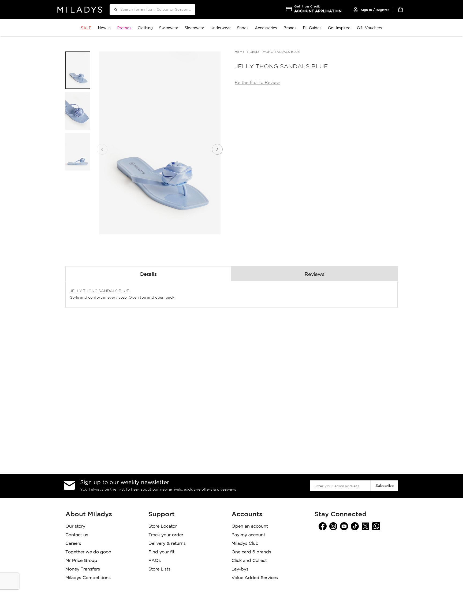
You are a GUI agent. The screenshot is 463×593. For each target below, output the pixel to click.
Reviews (314, 274)
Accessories (266, 28)
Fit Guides (312, 28)
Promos (124, 28)
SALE (86, 28)
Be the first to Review (257, 83)
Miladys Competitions (88, 578)
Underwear (221, 28)
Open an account (250, 526)
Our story (75, 526)
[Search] (114, 9)
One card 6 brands (251, 552)
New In (104, 28)
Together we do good (88, 552)
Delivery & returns (167, 544)
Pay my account (248, 535)
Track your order (165, 535)
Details (148, 274)
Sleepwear (194, 28)
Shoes (242, 28)
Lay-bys (240, 569)
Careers (73, 544)
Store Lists (159, 569)
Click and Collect (250, 561)
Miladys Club (245, 544)
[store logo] (80, 9)
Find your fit (161, 552)
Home (240, 51)
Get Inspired (339, 28)
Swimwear (168, 28)
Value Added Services (255, 578)
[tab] (148, 273)
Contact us (76, 535)
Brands (289, 28)
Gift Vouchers (369, 28)
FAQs (154, 561)
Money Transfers (82, 569)
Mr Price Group (82, 561)
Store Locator (163, 526)
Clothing (145, 28)
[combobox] (152, 9)
